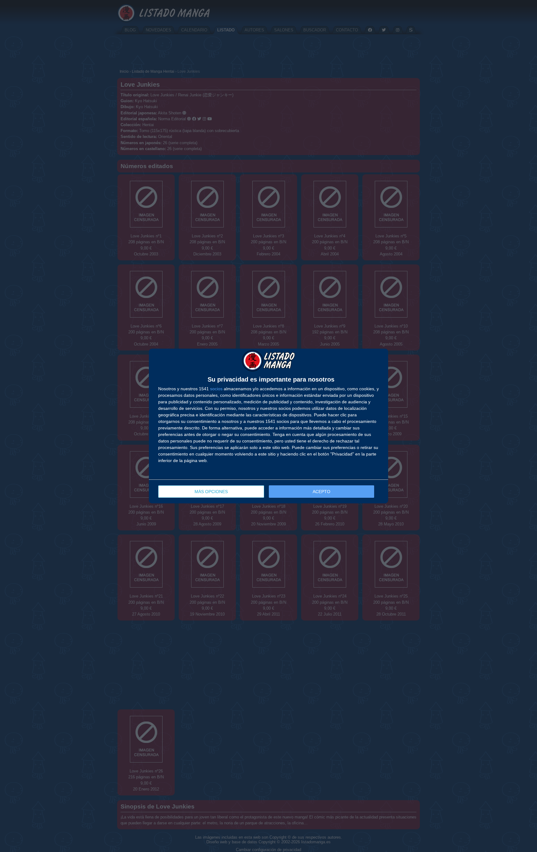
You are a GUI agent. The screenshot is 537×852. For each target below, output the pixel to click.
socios (216, 389)
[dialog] (268, 426)
